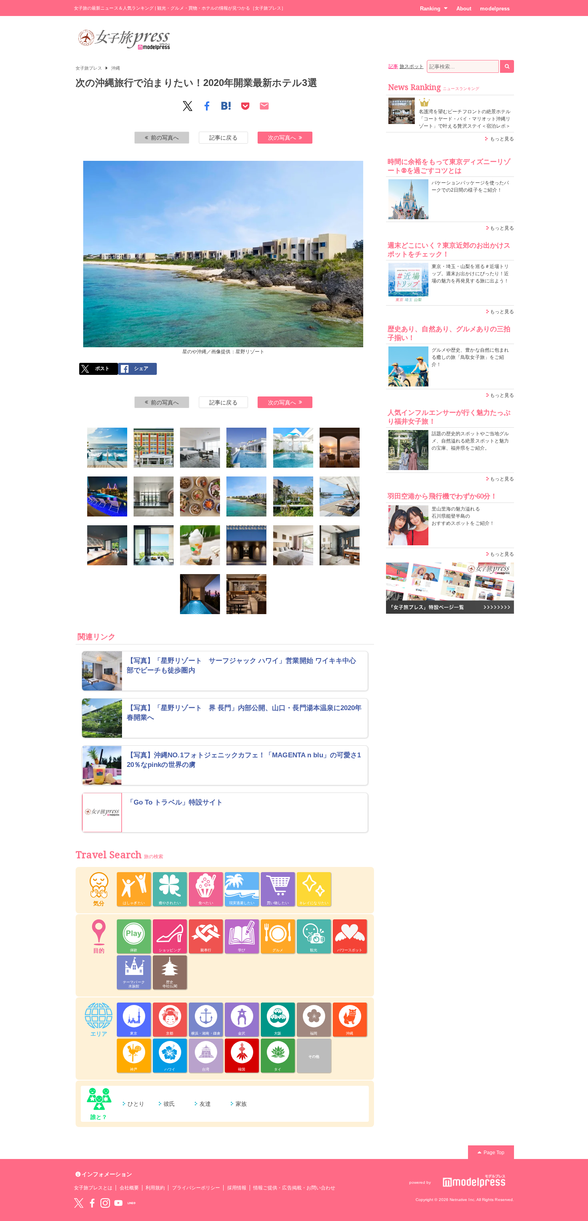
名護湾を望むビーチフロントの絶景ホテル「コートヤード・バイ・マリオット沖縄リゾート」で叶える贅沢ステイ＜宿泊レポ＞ (464, 119)
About (463, 9)
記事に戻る (223, 137)
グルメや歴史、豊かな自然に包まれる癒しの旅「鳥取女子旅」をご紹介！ (470, 357)
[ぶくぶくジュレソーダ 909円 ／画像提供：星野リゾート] (200, 545)
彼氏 (169, 1104)
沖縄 (115, 68)
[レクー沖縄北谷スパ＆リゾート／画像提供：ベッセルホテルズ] (107, 448)
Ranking (430, 9)
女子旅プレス (89, 68)
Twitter (79, 1203)
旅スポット (412, 66)
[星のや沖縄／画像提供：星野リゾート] (246, 496)
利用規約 (155, 1188)
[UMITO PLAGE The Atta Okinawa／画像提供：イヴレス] (246, 545)
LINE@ (131, 1203)
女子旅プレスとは (93, 1188)
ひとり (136, 1104)
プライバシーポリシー (196, 1188)
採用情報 (236, 1188)
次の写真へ (282, 137)
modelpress (495, 9)
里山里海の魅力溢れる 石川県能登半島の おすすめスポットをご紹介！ (463, 516)
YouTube (118, 1203)
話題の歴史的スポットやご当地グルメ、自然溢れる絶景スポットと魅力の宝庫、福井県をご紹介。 (470, 441)
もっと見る (502, 139)
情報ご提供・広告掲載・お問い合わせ (294, 1188)
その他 (313, 1057)
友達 (205, 1104)
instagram (105, 1203)
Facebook (92, 1203)
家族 (241, 1104)
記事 (393, 66)
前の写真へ (165, 137)
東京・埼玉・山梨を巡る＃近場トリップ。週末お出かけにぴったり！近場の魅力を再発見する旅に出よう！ (470, 274)
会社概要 (129, 1188)
